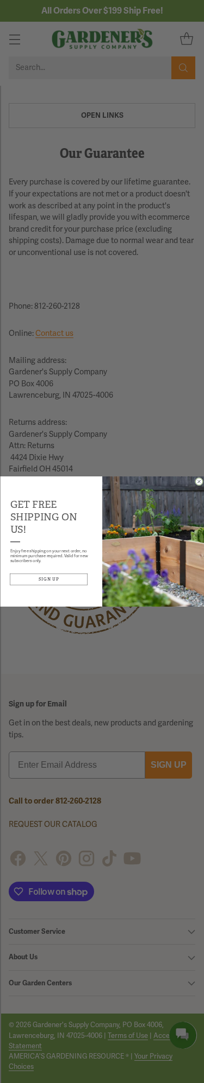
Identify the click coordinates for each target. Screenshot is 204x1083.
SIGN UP (49, 579)
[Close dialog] (198, 481)
